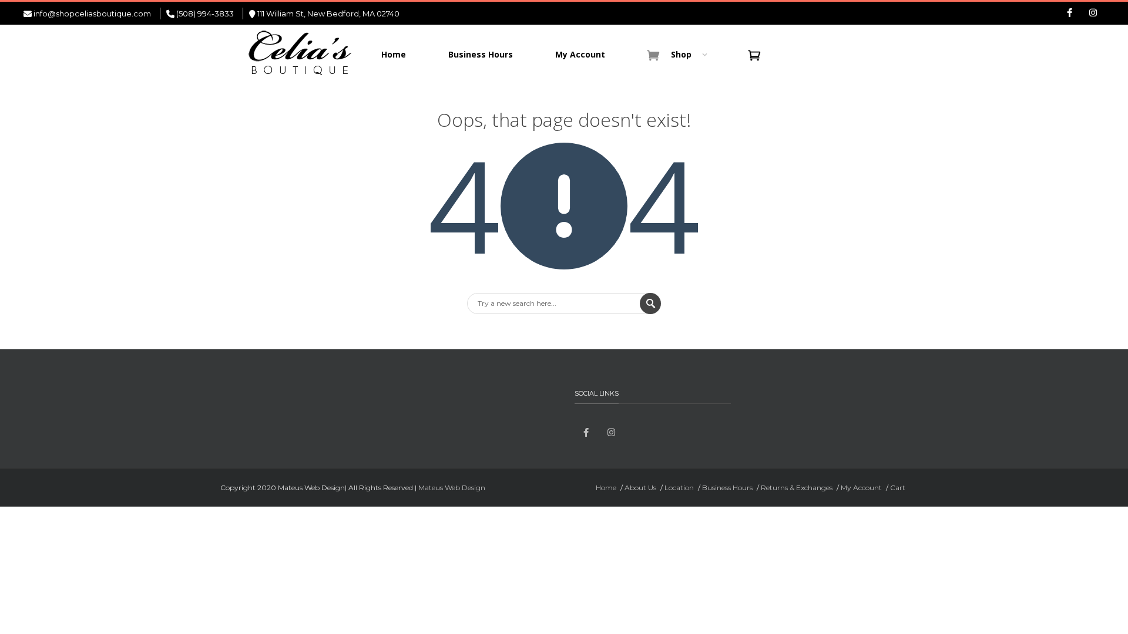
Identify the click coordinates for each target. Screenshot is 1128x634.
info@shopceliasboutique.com (92, 13)
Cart (897, 487)
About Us (640, 487)
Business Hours (727, 487)
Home (606, 487)
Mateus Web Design (451, 487)
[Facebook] (1069, 13)
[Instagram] (1092, 13)
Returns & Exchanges (796, 487)
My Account (861, 487)
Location (679, 487)
